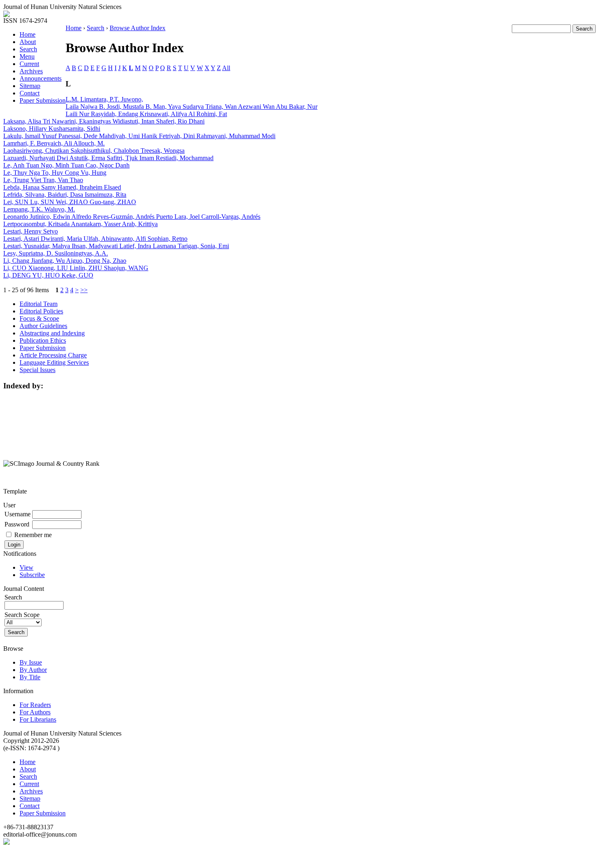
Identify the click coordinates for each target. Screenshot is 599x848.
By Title (30, 677)
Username (17, 514)
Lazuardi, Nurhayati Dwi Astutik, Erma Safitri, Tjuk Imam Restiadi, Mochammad (108, 157)
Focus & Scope (39, 318)
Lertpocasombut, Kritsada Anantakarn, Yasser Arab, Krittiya (80, 223)
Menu (27, 56)
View (26, 567)
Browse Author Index (137, 27)
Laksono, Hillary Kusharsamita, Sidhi (51, 128)
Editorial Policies (41, 311)
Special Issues (37, 369)
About (28, 41)
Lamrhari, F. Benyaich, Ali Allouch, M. (54, 143)
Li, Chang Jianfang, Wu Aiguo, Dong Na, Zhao (64, 260)
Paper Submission (43, 100)
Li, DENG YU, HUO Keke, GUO (48, 275)
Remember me (33, 534)
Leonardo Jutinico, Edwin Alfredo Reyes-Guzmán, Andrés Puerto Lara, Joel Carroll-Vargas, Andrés (131, 216)
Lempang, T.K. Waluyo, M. (39, 209)
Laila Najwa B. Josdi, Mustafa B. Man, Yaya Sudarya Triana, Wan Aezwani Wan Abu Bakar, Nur (191, 106)
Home (27, 34)
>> (84, 289)
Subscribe (32, 574)
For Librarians (38, 719)
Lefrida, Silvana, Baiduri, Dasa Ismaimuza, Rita (64, 194)
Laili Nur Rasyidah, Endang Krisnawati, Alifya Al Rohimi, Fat (146, 113)
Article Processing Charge (53, 355)
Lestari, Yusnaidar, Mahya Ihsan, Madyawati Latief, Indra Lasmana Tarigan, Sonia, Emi (116, 245)
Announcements (41, 78)
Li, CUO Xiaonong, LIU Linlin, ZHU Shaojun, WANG (75, 267)
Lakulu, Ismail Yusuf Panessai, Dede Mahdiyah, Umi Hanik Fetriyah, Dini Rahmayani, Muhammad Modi (139, 135)
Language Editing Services (54, 362)
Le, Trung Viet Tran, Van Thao (43, 179)
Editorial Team (38, 303)
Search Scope (22, 614)
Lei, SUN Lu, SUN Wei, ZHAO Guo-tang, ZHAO (69, 201)
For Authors (35, 712)
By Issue (31, 662)
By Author (33, 669)
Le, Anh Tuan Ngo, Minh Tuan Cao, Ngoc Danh (66, 165)
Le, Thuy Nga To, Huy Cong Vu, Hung (54, 172)
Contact (30, 93)
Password (16, 524)
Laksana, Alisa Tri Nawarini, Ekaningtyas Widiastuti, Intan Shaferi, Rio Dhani (104, 121)
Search (28, 49)
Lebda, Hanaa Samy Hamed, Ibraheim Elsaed (62, 187)
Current (29, 63)
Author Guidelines (43, 325)
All (226, 67)
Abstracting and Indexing (52, 333)
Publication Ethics (43, 340)
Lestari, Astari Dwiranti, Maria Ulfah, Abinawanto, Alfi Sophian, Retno (95, 238)
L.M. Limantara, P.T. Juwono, (104, 99)
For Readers (35, 704)
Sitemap (30, 85)
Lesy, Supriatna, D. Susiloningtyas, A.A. (55, 253)
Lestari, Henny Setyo (30, 231)
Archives (31, 71)
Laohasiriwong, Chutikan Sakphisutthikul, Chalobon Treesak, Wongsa (94, 150)
